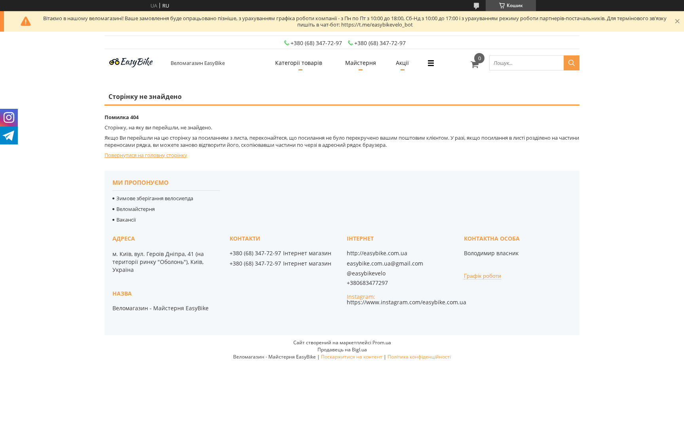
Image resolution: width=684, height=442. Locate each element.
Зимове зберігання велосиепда (154, 198)
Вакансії (126, 219)
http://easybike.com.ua (377, 253)
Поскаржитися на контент (351, 356)
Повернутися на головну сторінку (145, 155)
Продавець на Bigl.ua (342, 349)
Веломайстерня (135, 208)
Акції (402, 62)
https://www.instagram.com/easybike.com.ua (406, 302)
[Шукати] (572, 62)
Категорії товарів (298, 62)
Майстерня (360, 62)
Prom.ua (381, 342)
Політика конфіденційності (419, 356)
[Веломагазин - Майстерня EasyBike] (134, 63)
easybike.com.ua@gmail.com (385, 263)
